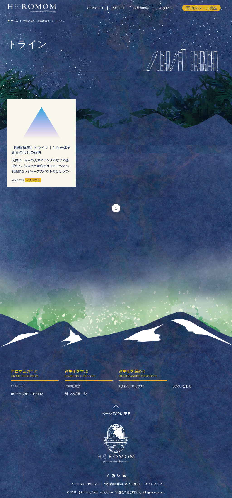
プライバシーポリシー (85, 484)
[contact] (124, 476)
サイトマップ (153, 484)
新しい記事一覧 (76, 394)
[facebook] (108, 476)
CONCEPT (18, 386)
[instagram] (113, 476)
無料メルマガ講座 (131, 386)
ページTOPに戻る (116, 413)
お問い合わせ (182, 386)
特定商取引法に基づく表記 (122, 484)
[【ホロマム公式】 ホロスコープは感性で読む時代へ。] (31, 8)
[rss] (119, 476)
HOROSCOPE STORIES (27, 394)
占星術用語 (73, 386)
